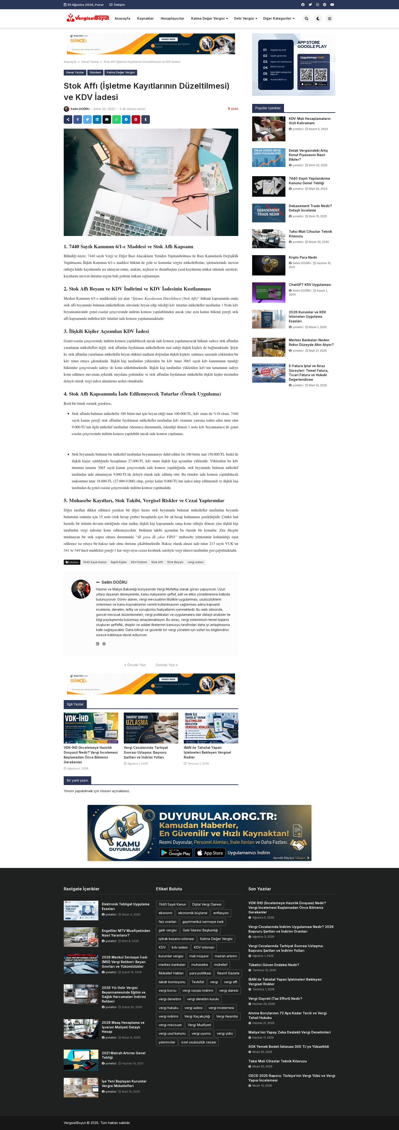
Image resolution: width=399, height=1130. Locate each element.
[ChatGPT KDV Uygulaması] (268, 292)
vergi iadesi (195, 562)
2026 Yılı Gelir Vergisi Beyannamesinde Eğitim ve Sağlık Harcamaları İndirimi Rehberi (124, 994)
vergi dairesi (228, 990)
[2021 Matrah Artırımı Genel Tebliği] (81, 1060)
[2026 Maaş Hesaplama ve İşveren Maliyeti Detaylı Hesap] (81, 1029)
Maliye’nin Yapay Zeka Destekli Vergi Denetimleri (289, 1032)
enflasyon (221, 913)
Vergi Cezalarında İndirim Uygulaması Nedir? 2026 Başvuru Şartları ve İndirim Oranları (291, 929)
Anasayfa (122, 18)
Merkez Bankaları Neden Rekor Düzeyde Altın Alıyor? (311, 342)
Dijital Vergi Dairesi (206, 904)
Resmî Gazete (228, 973)
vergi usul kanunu (172, 1033)
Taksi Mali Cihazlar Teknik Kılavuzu (310, 234)
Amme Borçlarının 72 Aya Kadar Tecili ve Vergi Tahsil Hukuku (287, 1015)
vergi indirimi (168, 1016)
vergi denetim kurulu (203, 999)
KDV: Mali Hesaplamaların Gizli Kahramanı (310, 121)
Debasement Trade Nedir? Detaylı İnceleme (310, 208)
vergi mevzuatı (170, 1025)
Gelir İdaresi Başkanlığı (200, 930)
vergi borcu (167, 990)
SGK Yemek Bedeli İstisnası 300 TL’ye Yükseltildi (288, 1046)
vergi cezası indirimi (197, 990)
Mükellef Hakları (171, 973)
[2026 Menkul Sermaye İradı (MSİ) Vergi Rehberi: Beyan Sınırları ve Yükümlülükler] (81, 963)
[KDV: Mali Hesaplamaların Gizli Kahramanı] (268, 128)
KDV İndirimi (139, 562)
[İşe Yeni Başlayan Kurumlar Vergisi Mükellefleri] (81, 1087)
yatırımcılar (167, 1042)
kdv (172, 304)
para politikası (200, 973)
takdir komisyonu (172, 982)
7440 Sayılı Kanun (95, 562)
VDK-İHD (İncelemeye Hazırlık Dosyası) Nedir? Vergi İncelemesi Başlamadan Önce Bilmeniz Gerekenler (287, 907)
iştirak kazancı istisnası (176, 939)
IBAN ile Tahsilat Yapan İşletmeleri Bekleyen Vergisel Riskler (207, 752)
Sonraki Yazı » (167, 665)
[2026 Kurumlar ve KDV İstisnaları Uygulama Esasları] (268, 319)
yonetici (298, 129)
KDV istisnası (204, 947)
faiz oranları (167, 922)
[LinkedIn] (97, 644)
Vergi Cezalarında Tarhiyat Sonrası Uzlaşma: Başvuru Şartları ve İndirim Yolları (146, 752)
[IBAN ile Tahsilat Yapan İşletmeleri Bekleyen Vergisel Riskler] (211, 728)
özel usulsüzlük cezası (198, 1042)
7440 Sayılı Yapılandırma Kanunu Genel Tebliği (309, 180)
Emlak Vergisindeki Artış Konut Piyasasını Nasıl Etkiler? (308, 154)
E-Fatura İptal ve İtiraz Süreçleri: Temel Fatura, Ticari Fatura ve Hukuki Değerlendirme (308, 372)
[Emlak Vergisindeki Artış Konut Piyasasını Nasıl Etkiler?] (268, 157)
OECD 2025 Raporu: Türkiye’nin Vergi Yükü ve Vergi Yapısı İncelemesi (291, 1078)
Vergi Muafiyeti (199, 1025)
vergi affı (230, 982)
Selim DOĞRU (80, 109)
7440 (91, 255)
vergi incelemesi (221, 1008)
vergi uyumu (201, 1033)
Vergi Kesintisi (227, 1016)
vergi (214, 982)
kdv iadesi (180, 947)
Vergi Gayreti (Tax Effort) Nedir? (275, 998)
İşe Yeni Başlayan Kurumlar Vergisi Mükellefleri (124, 1083)
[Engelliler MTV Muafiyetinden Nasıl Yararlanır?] (81, 937)
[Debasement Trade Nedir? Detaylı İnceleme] (268, 213)
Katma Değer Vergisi (208, 18)
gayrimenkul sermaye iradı (203, 922)
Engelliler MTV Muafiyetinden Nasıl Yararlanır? (126, 933)
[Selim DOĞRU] (66, 109)
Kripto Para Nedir (303, 257)
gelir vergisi (168, 930)
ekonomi (165, 913)
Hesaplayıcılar (172, 18)
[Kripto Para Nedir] (268, 265)
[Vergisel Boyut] (87, 18)
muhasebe (199, 965)
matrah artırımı (226, 956)
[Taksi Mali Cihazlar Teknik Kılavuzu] (268, 238)
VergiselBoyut (75, 1123)
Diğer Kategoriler (277, 18)
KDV (162, 947)
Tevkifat (197, 982)
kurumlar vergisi (171, 956)
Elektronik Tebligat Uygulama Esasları (125, 906)
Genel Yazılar (90, 61)
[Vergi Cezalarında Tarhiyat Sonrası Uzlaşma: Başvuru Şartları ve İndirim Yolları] (151, 728)
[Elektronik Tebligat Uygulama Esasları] (81, 910)
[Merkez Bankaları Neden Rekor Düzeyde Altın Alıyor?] (268, 347)
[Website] (104, 644)
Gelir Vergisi (244, 18)
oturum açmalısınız (114, 791)
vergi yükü (225, 1033)
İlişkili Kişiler (119, 562)
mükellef (220, 965)
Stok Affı (157, 562)
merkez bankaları (172, 965)
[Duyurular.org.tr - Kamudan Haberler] (199, 833)
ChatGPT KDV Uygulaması (310, 285)
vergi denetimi (170, 999)
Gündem (95, 72)
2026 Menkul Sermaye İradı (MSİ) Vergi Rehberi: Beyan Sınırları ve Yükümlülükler (124, 961)
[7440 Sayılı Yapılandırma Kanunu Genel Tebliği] (268, 186)
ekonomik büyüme (192, 913)
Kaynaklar (145, 18)
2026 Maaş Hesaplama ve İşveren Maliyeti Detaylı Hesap (123, 1027)
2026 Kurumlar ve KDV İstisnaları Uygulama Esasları (307, 316)
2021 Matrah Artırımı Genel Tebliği (123, 1055)
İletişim (119, 4)
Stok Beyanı (175, 562)
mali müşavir (199, 956)
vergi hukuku (168, 1008)
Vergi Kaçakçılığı (197, 1016)
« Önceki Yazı (135, 665)
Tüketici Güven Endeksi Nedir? (273, 965)
